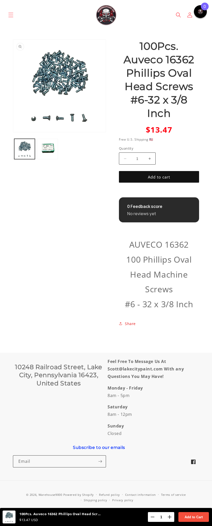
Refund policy (109, 495)
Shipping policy (95, 500)
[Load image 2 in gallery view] (47, 149)
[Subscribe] (100, 461)
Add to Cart (194, 517)
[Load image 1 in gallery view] (24, 149)
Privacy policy (122, 500)
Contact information (140, 495)
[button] (11, 15)
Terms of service (173, 495)
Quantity (126, 148)
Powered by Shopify (78, 495)
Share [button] (130, 323)
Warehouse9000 (50, 495)
